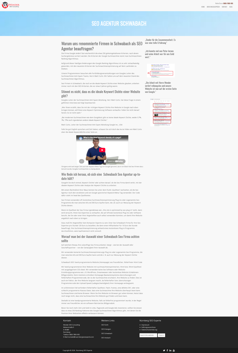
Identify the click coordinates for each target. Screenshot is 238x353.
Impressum (145, 325)
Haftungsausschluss (148, 327)
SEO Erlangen (106, 329)
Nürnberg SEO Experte (18, 4)
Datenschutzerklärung (149, 330)
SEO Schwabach (106, 333)
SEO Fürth (104, 325)
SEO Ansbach (105, 338)
